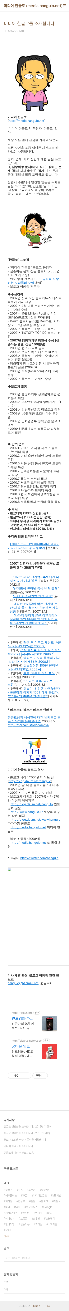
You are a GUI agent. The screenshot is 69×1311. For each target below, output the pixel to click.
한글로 (21, 1201)
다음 (20, 1189)
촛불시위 (45, 1189)
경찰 (18, 1207)
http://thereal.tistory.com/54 (28, 725)
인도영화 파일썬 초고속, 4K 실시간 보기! (22, 1018)
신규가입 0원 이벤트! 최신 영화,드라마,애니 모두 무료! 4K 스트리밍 (23, 1026)
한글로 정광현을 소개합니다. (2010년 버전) (27, 1133)
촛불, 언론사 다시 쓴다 (39, 673)
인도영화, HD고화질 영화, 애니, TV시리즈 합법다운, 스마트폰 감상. (23, 1053)
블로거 (8, 1189)
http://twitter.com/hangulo (39, 858)
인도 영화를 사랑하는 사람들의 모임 (33, 281)
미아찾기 (10, 1218)
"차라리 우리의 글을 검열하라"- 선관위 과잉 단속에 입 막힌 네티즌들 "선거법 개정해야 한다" (34, 619)
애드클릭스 (11, 1195)
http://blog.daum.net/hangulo (30, 781)
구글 (25, 1195)
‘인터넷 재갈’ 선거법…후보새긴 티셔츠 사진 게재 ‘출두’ (34, 579)
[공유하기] (22, 1076)
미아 (7, 1207)
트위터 (26, 1212)
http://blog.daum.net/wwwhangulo (35, 819)
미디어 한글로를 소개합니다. (19, 1146)
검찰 (33, 1201)
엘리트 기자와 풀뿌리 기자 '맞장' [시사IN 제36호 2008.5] (34, 659)
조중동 (23, 1218)
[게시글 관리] (27, 1076)
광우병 (36, 1218)
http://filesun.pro (22, 1012)
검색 (61, 1257)
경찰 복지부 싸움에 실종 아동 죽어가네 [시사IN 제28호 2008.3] (34, 652)
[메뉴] (64, 5)
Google (47, 1207)
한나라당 (10, 1224)
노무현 (31, 1189)
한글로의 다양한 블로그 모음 (19, 1152)
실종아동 (25, 1224)
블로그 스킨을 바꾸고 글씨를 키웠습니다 (25, 1139)
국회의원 (52, 1224)
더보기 (7, 1236)
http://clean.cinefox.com (27, 1040)
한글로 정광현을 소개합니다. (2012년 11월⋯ (27, 1126)
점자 (50, 1212)
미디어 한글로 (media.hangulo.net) (33, 6)
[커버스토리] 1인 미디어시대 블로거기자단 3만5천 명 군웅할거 (33, 546)
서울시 (57, 1201)
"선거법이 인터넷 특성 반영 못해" (36, 588)
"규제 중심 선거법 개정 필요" (33, 596)
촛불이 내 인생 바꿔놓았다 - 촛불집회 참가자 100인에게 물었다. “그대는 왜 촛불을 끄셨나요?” (34, 692)
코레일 (38, 1224)
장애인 (8, 1230)
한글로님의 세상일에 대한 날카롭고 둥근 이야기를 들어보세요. (34, 719)
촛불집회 (50, 1218)
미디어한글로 (40, 1195)
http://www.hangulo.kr (27, 812)
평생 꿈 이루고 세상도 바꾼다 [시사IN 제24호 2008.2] (34, 644)
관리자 (47, 1306)
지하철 (8, 1201)
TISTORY (35, 1306)
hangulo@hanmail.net (23, 983)
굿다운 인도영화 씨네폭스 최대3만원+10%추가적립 (23, 1046)
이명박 (38, 1212)
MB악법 (57, 1195)
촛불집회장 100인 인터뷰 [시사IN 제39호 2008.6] (33, 667)
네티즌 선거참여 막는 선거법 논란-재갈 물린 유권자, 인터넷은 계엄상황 (34, 607)
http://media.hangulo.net (26, 121)
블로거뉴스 (32, 1207)
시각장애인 (11, 1212)
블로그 (44, 1201)
